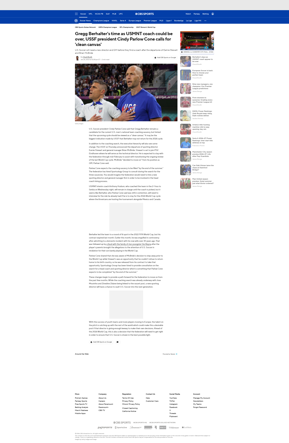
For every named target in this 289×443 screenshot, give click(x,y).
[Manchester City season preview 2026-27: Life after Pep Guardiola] (185, 156)
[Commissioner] (150, 426)
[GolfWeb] (186, 427)
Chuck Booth (87, 57)
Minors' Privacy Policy (131, 404)
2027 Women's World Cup (145, 27)
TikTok (172, 401)
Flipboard (173, 416)
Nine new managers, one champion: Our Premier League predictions (202, 86)
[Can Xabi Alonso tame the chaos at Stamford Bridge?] (185, 169)
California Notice (129, 411)
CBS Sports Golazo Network (85, 27)
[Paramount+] (136, 427)
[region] (197, 40)
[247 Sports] (105, 427)
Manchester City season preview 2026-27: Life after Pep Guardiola (202, 154)
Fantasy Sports (81, 401)
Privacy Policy (127, 401)
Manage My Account (201, 398)
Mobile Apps (80, 413)
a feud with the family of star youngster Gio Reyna (128, 244)
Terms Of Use (128, 398)
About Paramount (106, 404)
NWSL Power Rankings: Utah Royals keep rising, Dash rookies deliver (202, 113)
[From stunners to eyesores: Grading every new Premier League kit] (185, 102)
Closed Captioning (130, 408)
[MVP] (162, 426)
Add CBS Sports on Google (166, 58)
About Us (102, 398)
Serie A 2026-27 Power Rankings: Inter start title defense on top (202, 140)
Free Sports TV (81, 404)
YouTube (173, 398)
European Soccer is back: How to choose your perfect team (202, 72)
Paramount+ (103, 407)
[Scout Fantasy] (174, 427)
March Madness (81, 410)
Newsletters (198, 401)
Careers (102, 401)
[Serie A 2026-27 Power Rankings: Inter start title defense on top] (185, 142)
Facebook (173, 407)
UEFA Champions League (107, 27)
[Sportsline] (121, 427)
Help (148, 398)
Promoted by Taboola (169, 354)
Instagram (173, 404)
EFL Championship (127, 27)
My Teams (197, 404)
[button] (205, 21)
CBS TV (102, 410)
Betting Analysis (81, 407)
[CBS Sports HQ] (140, 422)
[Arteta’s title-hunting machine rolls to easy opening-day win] (185, 129)
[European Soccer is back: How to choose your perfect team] (185, 75)
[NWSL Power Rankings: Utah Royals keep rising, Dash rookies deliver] (185, 115)
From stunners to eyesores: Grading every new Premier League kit (202, 100)
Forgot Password (200, 407)
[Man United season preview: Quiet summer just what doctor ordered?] (185, 183)
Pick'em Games (81, 398)
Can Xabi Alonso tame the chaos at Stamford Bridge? (203, 167)
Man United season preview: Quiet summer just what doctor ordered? (203, 181)
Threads (172, 413)
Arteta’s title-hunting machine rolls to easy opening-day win (201, 127)
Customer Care (152, 401)
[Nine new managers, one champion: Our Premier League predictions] (185, 88)
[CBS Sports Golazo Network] (162, 422)
